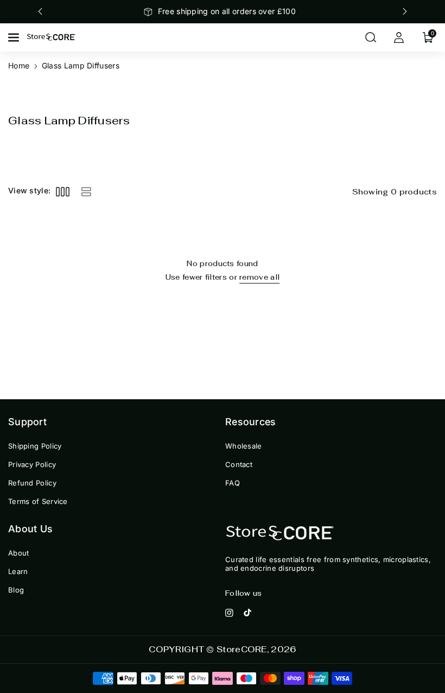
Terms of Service (38, 501)
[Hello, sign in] (399, 37)
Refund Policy (32, 482)
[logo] (279, 533)
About (18, 553)
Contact (238, 464)
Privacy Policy (32, 464)
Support (27, 421)
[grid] (62, 191)
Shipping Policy (35, 446)
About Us (30, 528)
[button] (14, 37)
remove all (259, 277)
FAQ (232, 482)
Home (18, 65)
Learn (18, 571)
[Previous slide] (40, 11)
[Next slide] (404, 11)
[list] (86, 191)
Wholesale (243, 446)
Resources (250, 421)
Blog (16, 589)
